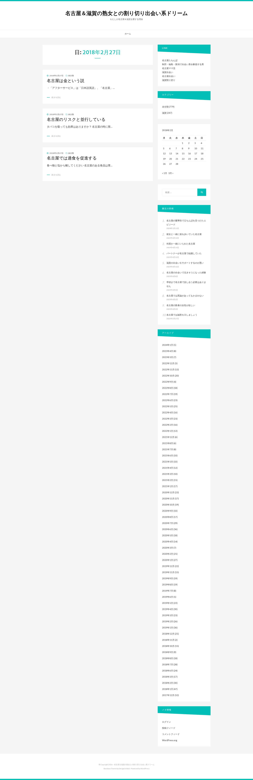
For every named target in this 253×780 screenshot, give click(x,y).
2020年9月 (167, 510)
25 (202, 158)
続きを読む (56, 97)
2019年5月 (167, 603)
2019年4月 (167, 609)
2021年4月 (167, 467)
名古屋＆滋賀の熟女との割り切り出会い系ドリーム (126, 13)
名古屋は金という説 (65, 80)
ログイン (166, 721)
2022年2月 (167, 424)
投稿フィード (168, 728)
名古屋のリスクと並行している (76, 119)
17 (195, 153)
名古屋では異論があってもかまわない (185, 295)
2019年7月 (167, 590)
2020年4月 (167, 541)
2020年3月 (167, 547)
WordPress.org (169, 740)
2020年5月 (167, 535)
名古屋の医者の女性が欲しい (180, 305)
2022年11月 (168, 369)
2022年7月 (167, 394)
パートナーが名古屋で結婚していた (184, 253)
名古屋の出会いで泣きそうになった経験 (186, 272)
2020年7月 (167, 523)
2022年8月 (167, 388)
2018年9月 (167, 652)
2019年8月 (167, 584)
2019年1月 (167, 627)
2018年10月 (168, 646)
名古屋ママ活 (168, 68)
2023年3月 (167, 357)
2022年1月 (167, 431)
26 (164, 164)
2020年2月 (167, 553)
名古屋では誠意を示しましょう (181, 314)
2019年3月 (167, 615)
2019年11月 (168, 572)
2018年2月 (167, 683)
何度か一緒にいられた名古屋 (180, 243)
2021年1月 (167, 486)
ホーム (128, 33)
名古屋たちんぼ (169, 60)
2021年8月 (167, 443)
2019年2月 (167, 621)
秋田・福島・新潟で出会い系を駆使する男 (183, 64)
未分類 (71, 75)
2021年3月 (167, 474)
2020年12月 (168, 492)
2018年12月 (168, 633)
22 (183, 158)
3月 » (170, 173)
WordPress (144, 768)
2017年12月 (168, 695)
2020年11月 (168, 498)
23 (189, 158)
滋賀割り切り (168, 80)
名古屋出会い (168, 76)
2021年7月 (167, 449)
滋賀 (164, 112)
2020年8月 (167, 517)
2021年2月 (167, 480)
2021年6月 (167, 455)
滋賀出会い (167, 72)
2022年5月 (167, 406)
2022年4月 (167, 412)
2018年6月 (167, 670)
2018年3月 (167, 676)
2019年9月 (167, 578)
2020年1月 (167, 560)
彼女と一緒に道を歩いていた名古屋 (184, 234)
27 (170, 164)
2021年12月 (168, 437)
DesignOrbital (124, 768)
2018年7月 (167, 664)
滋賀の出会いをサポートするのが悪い (185, 262)
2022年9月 (167, 381)
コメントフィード (171, 734)
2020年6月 (167, 529)
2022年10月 (168, 375)
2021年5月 (167, 461)
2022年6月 (167, 400)
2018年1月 (167, 689)
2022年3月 (167, 418)
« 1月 (164, 173)
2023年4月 (167, 351)
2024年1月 (167, 345)
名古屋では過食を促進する (72, 158)
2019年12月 (168, 566)
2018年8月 (167, 658)
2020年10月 (168, 504)
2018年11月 (168, 640)
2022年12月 (168, 363)
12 (164, 153)
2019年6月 (167, 596)
